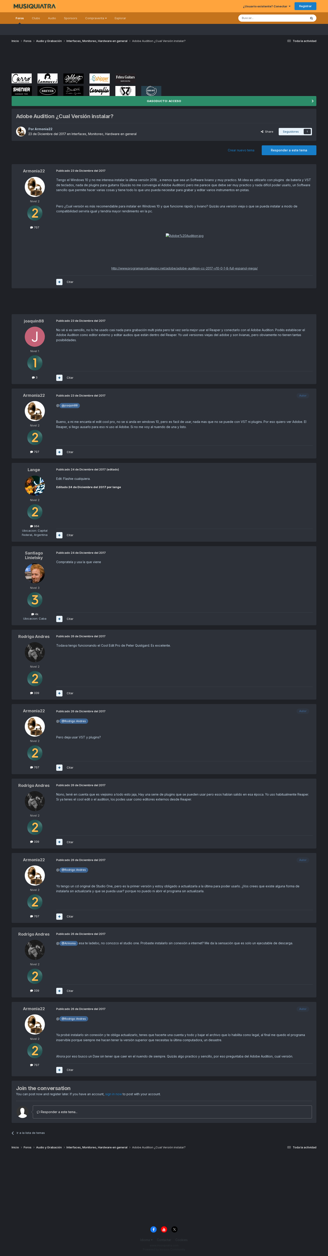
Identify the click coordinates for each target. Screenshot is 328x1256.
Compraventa (95, 18)
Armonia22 (43, 129)
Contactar (164, 1240)
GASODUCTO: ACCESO (164, 101)
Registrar (305, 6)
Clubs (36, 18)
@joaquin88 (70, 405)
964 (36, 526)
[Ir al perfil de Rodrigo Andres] (35, 652)
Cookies (181, 1240)
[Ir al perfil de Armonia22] (21, 131)
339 (36, 693)
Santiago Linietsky (34, 555)
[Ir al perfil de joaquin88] (35, 337)
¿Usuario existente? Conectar (266, 6)
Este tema (294, 18)
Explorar (120, 18)
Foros (20, 18)
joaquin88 (34, 321)
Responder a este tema (289, 150)
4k (36, 614)
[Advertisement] (93, 60)
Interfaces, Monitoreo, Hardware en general (104, 134)
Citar (70, 282)
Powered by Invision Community (164, 1249)
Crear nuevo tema (241, 150)
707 (36, 227)
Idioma (145, 1240)
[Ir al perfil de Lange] (35, 486)
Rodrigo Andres (34, 636)
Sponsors (70, 18)
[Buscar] (311, 18)
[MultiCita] (59, 282)
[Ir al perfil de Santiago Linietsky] (35, 573)
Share (268, 131)
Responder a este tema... (58, 1112)
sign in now (113, 1094)
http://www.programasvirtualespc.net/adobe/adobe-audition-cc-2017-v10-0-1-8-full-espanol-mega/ (184, 268)
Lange (34, 469)
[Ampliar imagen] (184, 235)
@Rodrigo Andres (74, 721)
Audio (52, 18)
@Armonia (69, 943)
